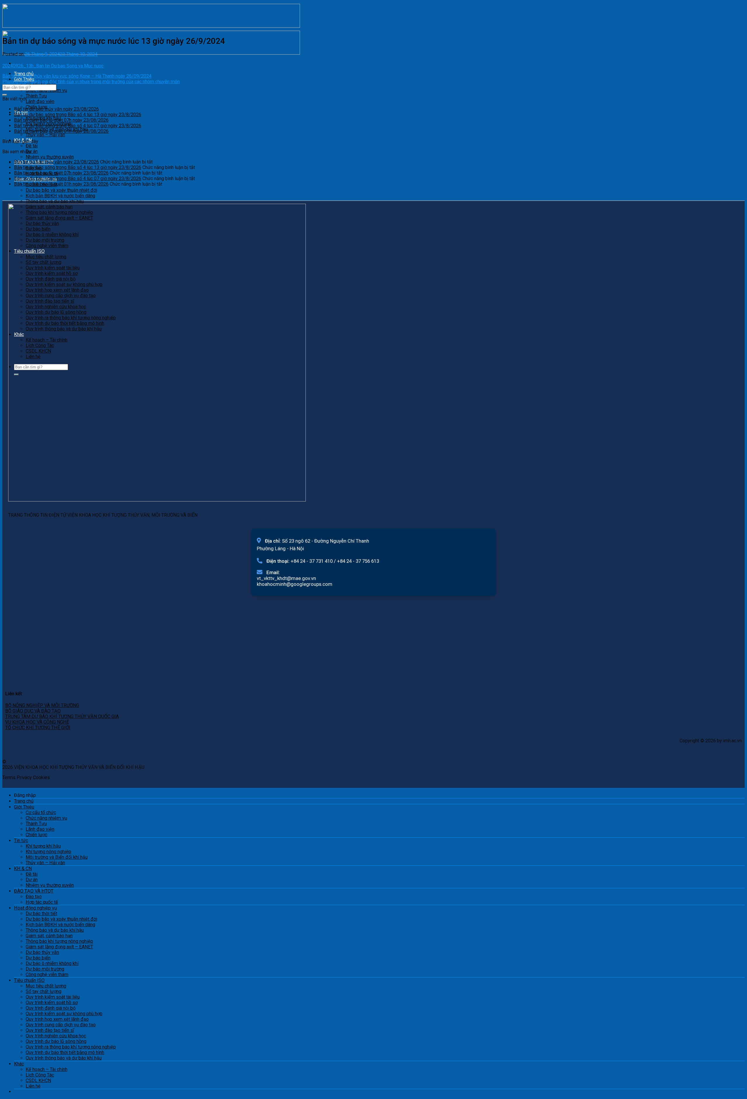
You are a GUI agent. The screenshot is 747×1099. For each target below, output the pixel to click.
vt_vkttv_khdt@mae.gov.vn (286, 578)
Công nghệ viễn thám (47, 974)
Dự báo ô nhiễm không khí (52, 963)
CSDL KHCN (38, 1080)
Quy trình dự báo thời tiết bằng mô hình (65, 1052)
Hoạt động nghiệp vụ (35, 908)
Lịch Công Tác (40, 1075)
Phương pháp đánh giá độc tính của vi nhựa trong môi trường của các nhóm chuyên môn (91, 81)
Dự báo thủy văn (42, 952)
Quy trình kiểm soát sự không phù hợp (64, 1013)
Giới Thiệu (24, 807)
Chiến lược (36, 834)
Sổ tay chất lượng (43, 991)
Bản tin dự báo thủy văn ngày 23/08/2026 (56, 109)
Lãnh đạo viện (40, 101)
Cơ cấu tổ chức (41, 812)
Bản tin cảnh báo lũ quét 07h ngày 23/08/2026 (61, 120)
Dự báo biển (38, 958)
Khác (19, 1064)
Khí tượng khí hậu (43, 846)
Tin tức (21, 840)
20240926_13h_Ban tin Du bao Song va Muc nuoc (53, 66)
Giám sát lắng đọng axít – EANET (59, 947)
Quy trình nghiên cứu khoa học (56, 1036)
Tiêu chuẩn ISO (29, 980)
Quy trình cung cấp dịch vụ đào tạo (61, 1024)
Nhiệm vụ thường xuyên (50, 157)
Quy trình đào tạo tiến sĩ (50, 1030)
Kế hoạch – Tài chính (46, 1069)
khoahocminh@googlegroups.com (294, 584)
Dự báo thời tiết (41, 913)
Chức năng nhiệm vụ (46, 90)
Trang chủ (24, 801)
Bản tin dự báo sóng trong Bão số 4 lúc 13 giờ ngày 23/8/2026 (77, 114)
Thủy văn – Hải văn (45, 134)
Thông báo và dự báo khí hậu (55, 201)
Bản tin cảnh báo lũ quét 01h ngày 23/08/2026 (61, 131)
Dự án (32, 151)
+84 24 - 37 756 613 (358, 561)
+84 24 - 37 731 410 (312, 561)
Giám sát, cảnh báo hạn (49, 935)
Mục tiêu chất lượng (46, 986)
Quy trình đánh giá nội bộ (51, 1008)
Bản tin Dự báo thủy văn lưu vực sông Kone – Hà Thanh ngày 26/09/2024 (76, 76)
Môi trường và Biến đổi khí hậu (57, 857)
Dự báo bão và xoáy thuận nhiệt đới (61, 190)
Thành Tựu (36, 96)
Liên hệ (33, 1086)
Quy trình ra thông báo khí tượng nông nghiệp (71, 1047)
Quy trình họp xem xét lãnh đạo (57, 1019)
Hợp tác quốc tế (42, 902)
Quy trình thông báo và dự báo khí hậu (64, 1058)
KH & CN (23, 868)
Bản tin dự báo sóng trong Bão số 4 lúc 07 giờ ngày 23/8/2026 (77, 125)
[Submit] (4, 95)
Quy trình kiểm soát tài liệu (53, 997)
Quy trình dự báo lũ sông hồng (56, 1041)
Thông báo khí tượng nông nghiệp (59, 941)
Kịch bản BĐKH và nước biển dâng (60, 195)
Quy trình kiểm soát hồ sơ (52, 1002)
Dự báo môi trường (45, 969)
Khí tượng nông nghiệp (48, 851)
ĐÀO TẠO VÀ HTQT (33, 891)
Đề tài (32, 146)
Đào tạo (34, 896)
